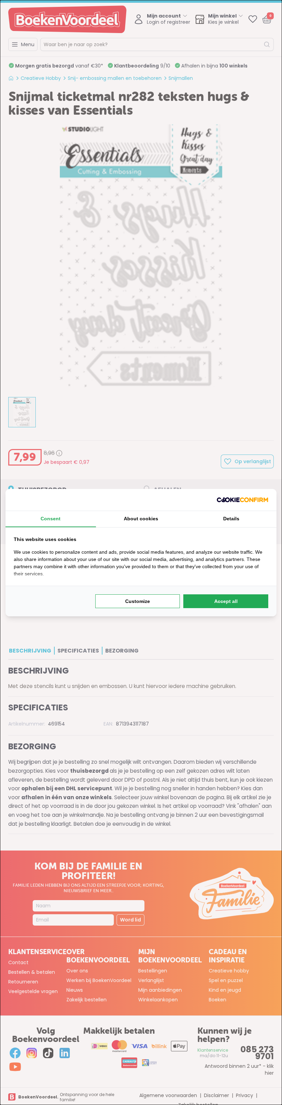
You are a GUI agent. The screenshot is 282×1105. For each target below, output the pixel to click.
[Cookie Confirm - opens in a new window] (242, 499)
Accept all (226, 601)
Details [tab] (231, 518)
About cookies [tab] (141, 518)
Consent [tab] (51, 518)
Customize (137, 601)
